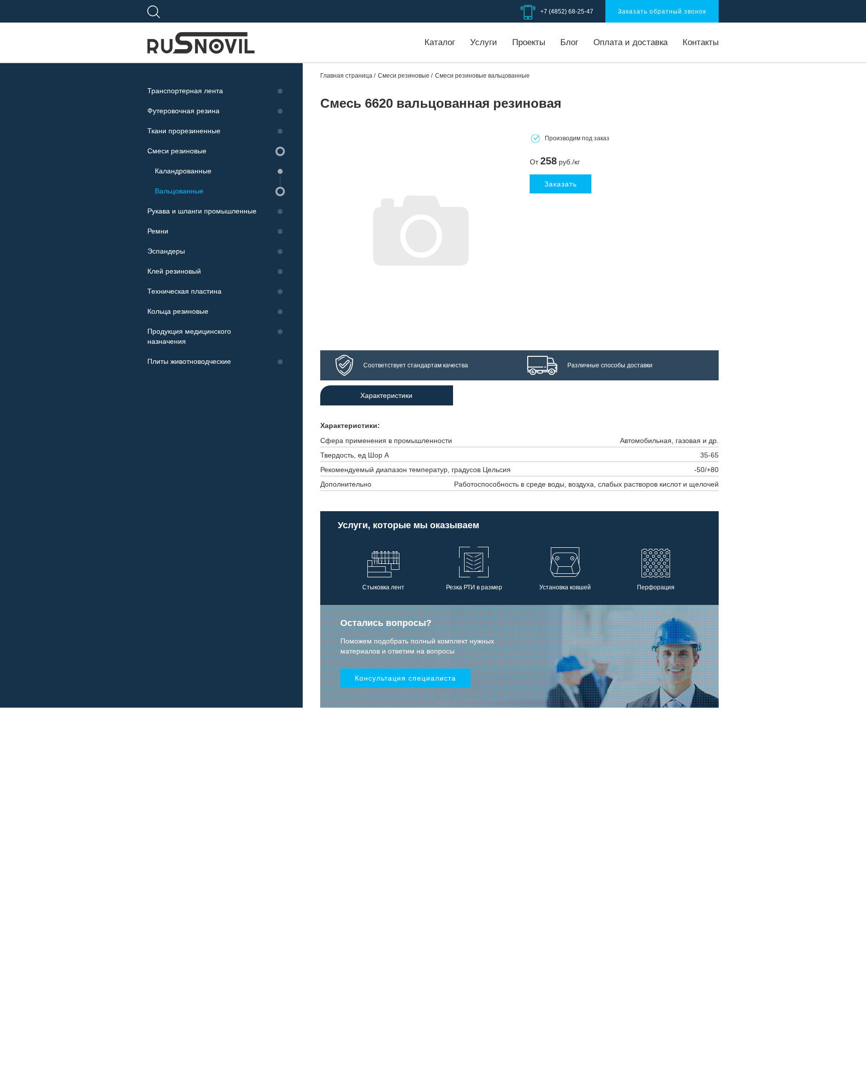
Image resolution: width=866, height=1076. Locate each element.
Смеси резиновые (176, 151)
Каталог (439, 42)
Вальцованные (179, 191)
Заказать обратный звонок (662, 11)
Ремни (157, 231)
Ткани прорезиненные (184, 131)
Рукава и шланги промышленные (202, 211)
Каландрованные (183, 171)
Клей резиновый (174, 271)
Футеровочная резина (183, 111)
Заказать (560, 184)
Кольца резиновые (177, 311)
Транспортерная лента (185, 91)
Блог (569, 42)
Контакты (701, 42)
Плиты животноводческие (189, 361)
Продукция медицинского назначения (189, 336)
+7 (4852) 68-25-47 (566, 11)
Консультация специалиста (405, 678)
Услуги (483, 42)
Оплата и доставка (630, 42)
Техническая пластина (184, 291)
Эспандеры (166, 251)
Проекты (528, 42)
